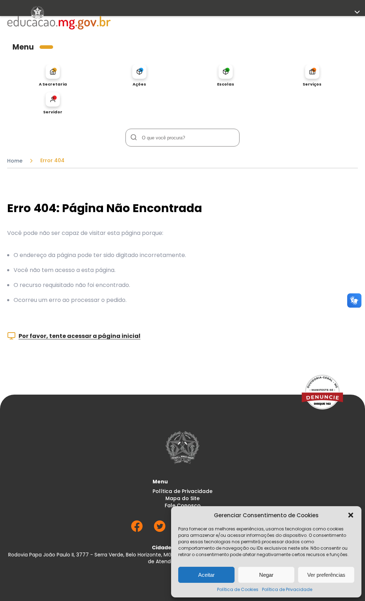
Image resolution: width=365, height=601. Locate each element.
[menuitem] (52, 76)
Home (14, 160)
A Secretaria (53, 84)
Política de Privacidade (287, 589)
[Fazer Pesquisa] (133, 138)
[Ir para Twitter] (159, 530)
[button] (350, 515)
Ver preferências (326, 575)
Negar (266, 575)
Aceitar (206, 575)
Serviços (312, 84)
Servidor (52, 111)
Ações (139, 84)
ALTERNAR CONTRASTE (33, 148)
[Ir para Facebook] (137, 530)
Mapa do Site (182, 498)
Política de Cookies (237, 589)
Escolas (225, 84)
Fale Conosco (183, 505)
